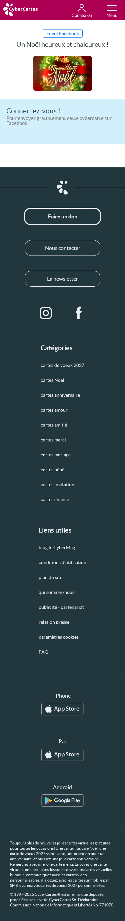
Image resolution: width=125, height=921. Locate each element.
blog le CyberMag (57, 547)
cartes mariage (56, 454)
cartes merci (53, 439)
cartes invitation (57, 484)
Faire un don (62, 216)
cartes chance (55, 499)
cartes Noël (52, 380)
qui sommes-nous (56, 592)
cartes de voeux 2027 (62, 365)
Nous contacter (62, 248)
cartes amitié (54, 425)
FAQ (43, 652)
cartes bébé (52, 469)
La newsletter (62, 279)
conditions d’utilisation (62, 562)
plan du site (50, 577)
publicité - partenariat (61, 607)
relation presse (54, 622)
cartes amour (54, 410)
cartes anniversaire (60, 395)
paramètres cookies (59, 637)
